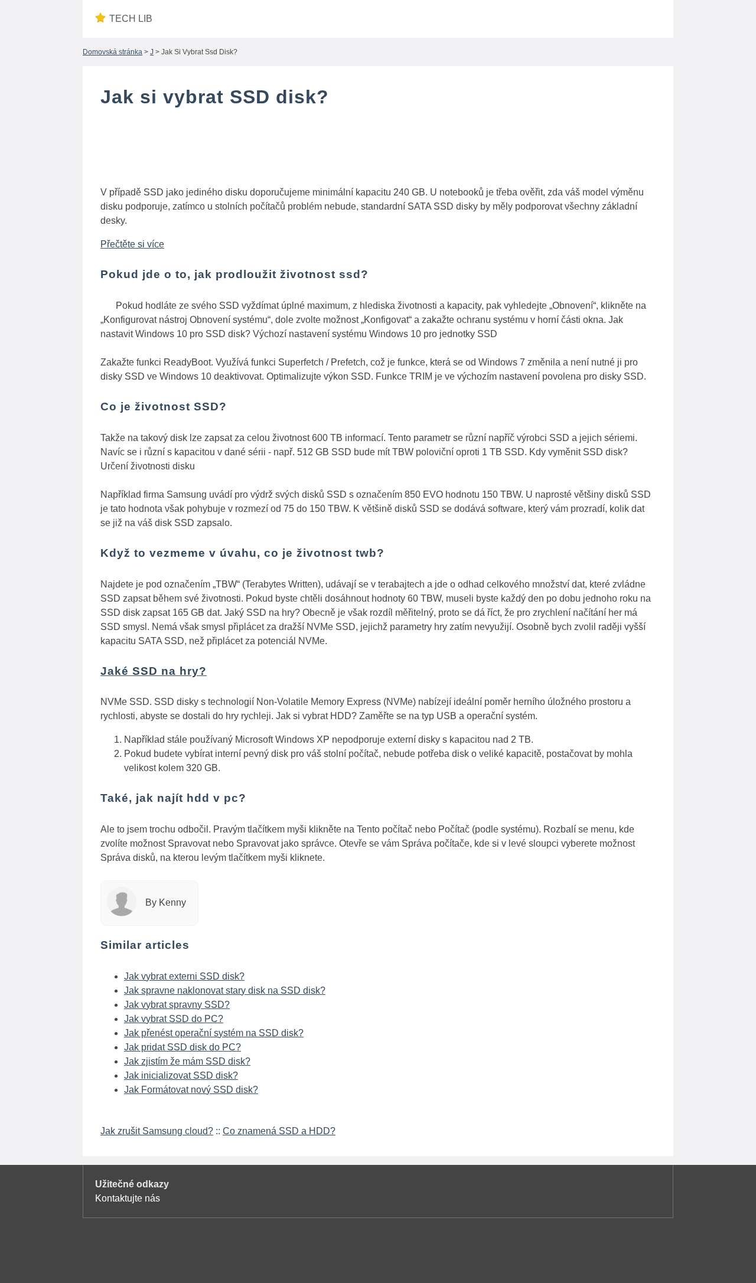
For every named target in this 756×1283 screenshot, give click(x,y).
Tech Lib (130, 19)
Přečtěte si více (132, 244)
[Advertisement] (378, 149)
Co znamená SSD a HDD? (279, 1131)
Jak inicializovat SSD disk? (181, 1075)
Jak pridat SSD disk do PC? (182, 1047)
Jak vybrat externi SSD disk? (184, 976)
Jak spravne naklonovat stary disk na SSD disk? (224, 990)
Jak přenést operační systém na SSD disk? (214, 1033)
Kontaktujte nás (127, 1198)
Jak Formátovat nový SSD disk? (191, 1090)
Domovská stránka (112, 52)
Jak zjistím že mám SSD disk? (187, 1061)
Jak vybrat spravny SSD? (177, 1005)
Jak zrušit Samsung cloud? (156, 1131)
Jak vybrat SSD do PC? (173, 1019)
